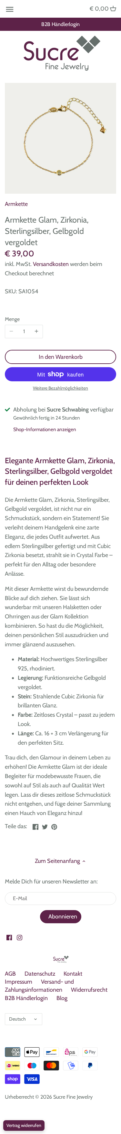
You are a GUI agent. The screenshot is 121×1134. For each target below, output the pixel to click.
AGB (10, 973)
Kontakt (73, 973)
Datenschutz (40, 973)
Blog (61, 998)
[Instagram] (19, 937)
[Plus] (36, 331)
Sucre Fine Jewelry (73, 1097)
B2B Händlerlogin (60, 24)
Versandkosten (51, 264)
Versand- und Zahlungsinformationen (39, 985)
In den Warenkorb (61, 356)
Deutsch (17, 1019)
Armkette (16, 204)
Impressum (18, 981)
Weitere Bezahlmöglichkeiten (60, 388)
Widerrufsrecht (89, 989)
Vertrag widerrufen (23, 1125)
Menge (12, 319)
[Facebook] (9, 937)
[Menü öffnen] (10, 9)
